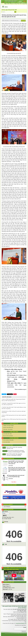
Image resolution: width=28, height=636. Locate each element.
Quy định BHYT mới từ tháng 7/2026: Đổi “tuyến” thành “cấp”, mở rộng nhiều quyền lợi (16, 462)
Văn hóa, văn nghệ (7, 429)
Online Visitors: (6, 584)
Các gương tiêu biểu (8, 440)
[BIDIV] (14, 486)
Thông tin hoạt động (8, 425)
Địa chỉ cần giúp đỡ (8, 435)
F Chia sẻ (4, 394)
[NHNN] (14, 496)
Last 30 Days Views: (7, 587)
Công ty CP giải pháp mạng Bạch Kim (18, 633)
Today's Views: (6, 586)
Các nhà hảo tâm (7, 433)
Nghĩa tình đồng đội (8, 427)
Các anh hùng (6, 442)
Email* (25, 627)
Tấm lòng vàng (14, 431)
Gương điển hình (14, 438)
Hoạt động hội (14, 423)
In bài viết (23, 20)
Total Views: (5, 589)
